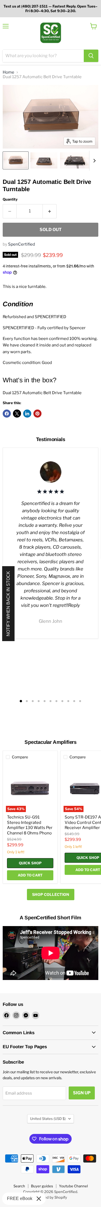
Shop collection (50, 894)
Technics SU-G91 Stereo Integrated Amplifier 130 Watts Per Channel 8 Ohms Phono (30, 825)
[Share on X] (17, 414)
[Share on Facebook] (7, 414)
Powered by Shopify (50, 1197)
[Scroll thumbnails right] (93, 161)
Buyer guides (42, 1186)
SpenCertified (21, 244)
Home (8, 72)
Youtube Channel (73, 1186)
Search (19, 1186)
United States (48, 1118)
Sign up (81, 1092)
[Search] (91, 56)
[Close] (39, 1198)
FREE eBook (19, 1198)
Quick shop (30, 863)
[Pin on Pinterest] (37, 414)
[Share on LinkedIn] (27, 414)
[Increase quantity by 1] (50, 211)
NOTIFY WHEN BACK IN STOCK (8, 603)
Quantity (10, 199)
